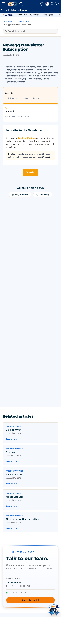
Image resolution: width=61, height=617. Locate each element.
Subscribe (30, 172)
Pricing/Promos (22, 21)
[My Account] (52, 4)
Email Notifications (27, 138)
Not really (44, 194)
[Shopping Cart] (57, 4)
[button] (30, 10)
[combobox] (32, 31)
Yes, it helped (21, 194)
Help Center (8, 21)
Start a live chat (29, 600)
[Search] (21, 3)
